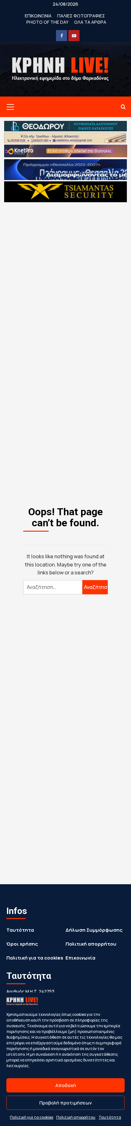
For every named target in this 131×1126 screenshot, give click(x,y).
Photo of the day (47, 22)
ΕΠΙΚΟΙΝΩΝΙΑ (38, 16)
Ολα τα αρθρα (90, 22)
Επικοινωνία (80, 957)
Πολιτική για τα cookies (31, 1117)
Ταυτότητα (110, 1117)
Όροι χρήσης (22, 944)
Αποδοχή (65, 1085)
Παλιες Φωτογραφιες (81, 16)
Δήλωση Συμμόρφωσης (94, 930)
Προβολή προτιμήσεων (65, 1102)
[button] (9, 107)
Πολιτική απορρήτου (75, 1117)
